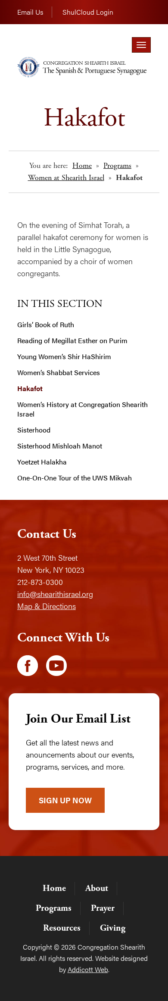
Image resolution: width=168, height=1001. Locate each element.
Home (82, 166)
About (96, 888)
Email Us (30, 12)
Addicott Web (88, 969)
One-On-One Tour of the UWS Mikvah (74, 478)
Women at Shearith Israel (66, 178)
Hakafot (30, 388)
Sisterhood (33, 430)
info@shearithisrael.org (55, 593)
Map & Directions (46, 605)
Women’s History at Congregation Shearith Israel (82, 409)
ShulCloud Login (87, 12)
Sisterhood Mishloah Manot (59, 446)
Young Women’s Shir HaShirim (64, 356)
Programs (117, 166)
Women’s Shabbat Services (58, 372)
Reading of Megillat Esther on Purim (72, 340)
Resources (62, 928)
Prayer (103, 908)
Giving (112, 928)
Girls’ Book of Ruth (45, 324)
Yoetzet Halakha (42, 462)
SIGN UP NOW (65, 800)
